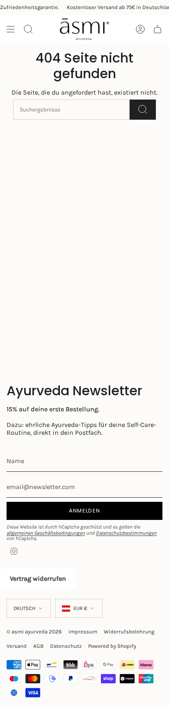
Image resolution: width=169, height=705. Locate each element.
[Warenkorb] (157, 29)
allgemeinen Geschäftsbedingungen (46, 533)
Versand (17, 646)
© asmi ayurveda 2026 (34, 631)
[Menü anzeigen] (10, 29)
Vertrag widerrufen (38, 578)
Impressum (83, 631)
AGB (38, 646)
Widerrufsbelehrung (129, 631)
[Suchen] (143, 110)
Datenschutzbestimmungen (126, 533)
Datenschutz (66, 646)
